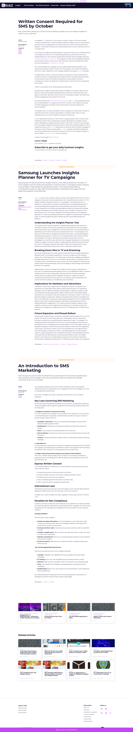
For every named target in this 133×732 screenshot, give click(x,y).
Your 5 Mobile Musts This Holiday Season (29, 671)
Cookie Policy (87, 716)
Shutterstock (55, 137)
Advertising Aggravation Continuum (46, 59)
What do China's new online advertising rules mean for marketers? (54, 649)
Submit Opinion (88, 721)
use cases (63, 129)
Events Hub (54, 5)
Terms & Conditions (89, 714)
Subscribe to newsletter (90, 712)
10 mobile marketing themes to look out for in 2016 (103, 649)
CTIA (72, 101)
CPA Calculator (22, 710)
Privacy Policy (87, 719)
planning (52, 127)
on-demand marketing (56, 63)
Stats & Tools (22, 705)
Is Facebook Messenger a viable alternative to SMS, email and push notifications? (29, 649)
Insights (18, 5)
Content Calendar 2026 (67, 5)
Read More (76, 1)
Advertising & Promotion (24, 207)
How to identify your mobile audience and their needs (78, 649)
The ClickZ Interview (42, 5)
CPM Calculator (29, 5)
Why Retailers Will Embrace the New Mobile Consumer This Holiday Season (54, 671)
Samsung (38, 198)
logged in (46, 143)
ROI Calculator (22, 712)
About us (86, 707)
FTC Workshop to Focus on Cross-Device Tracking (103, 671)
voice (80, 71)
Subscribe (127, 4)
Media (19, 49)
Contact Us (87, 710)
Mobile (20, 52)
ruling (44, 40)
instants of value (50, 133)
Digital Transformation (31, 613)
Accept (83, 1)
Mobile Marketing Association (59, 101)
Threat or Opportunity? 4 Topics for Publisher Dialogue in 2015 (78, 671)
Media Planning (22, 209)
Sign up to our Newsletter (66, 730)
